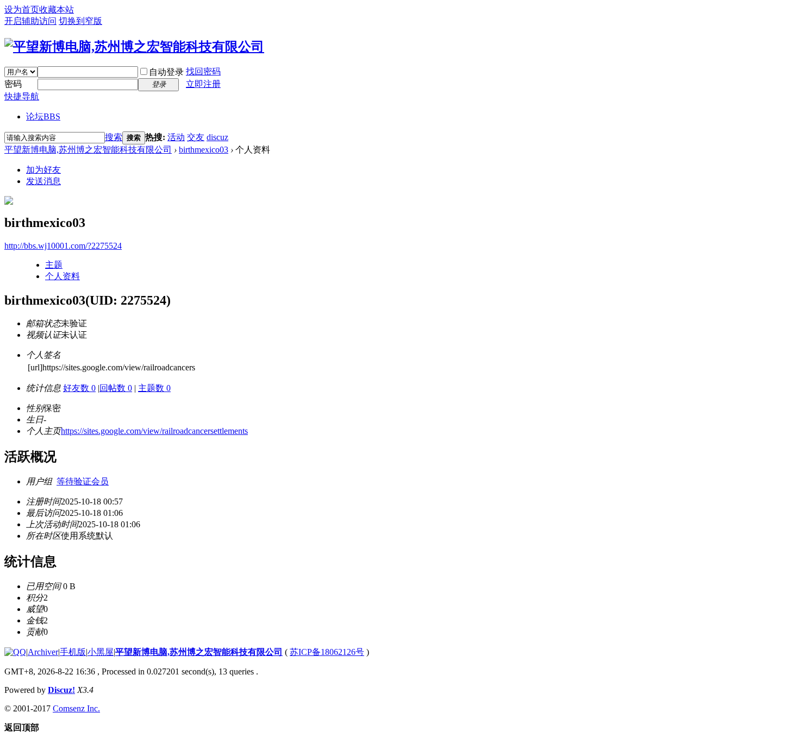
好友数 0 (79, 388)
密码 (13, 84)
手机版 (73, 652)
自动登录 (166, 72)
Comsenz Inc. (76, 708)
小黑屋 (101, 652)
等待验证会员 (83, 481)
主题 (54, 264)
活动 (176, 137)
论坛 (43, 116)
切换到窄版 (80, 21)
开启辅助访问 (30, 21)
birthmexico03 (203, 149)
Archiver (43, 652)
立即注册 (203, 84)
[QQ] (15, 652)
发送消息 (43, 181)
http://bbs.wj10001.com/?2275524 (63, 245)
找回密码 (203, 71)
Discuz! (61, 690)
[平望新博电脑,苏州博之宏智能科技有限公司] (134, 47)
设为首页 (21, 9)
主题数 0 (154, 388)
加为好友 (43, 169)
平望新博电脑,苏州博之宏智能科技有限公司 (88, 149)
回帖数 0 (115, 388)
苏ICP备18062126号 (327, 652)
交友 (195, 137)
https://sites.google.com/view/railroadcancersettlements (154, 431)
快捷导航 (21, 96)
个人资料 (62, 276)
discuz (217, 137)
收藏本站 (56, 9)
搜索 (113, 137)
